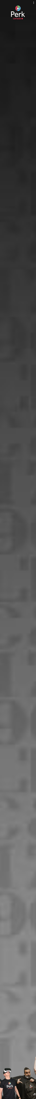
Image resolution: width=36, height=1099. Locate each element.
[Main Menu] (34, 3)
